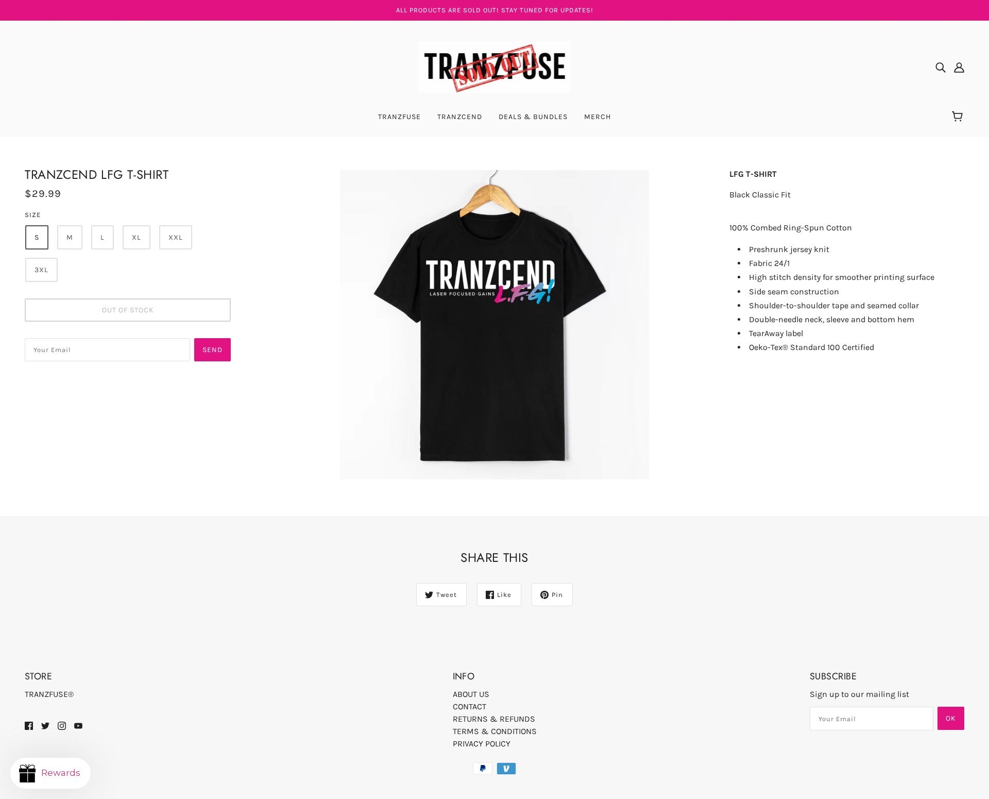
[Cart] (959, 117)
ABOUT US (471, 694)
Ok (951, 718)
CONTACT (469, 706)
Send (212, 349)
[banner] (495, 66)
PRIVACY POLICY (481, 743)
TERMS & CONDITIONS (495, 731)
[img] (940, 67)
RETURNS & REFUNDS (494, 719)
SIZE (33, 215)
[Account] (959, 67)
